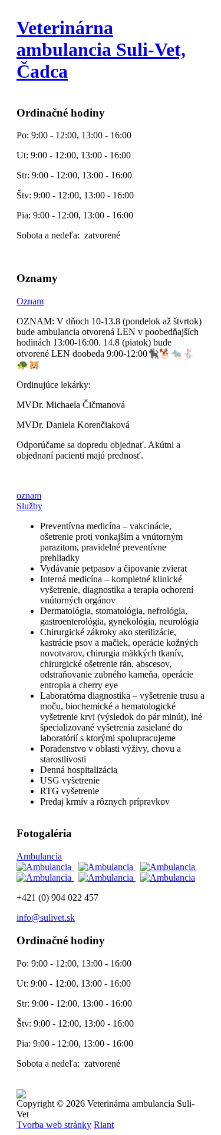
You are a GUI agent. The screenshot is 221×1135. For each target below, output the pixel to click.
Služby (29, 506)
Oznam (30, 301)
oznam (29, 495)
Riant (104, 1125)
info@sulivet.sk (46, 917)
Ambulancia (39, 856)
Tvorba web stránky (54, 1125)
